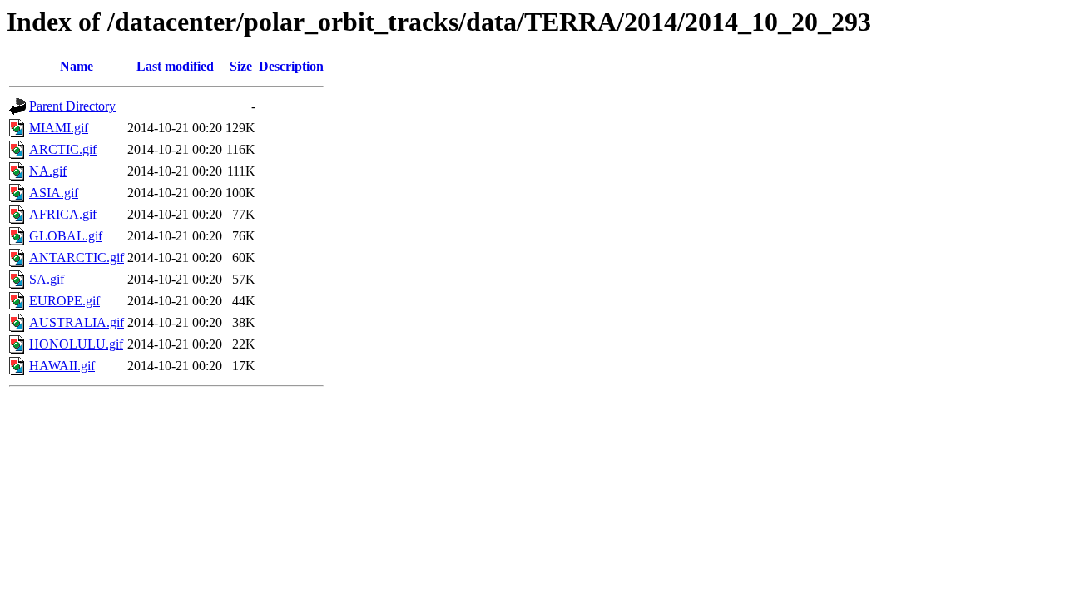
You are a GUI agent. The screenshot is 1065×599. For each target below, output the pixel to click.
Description (291, 66)
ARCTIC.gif (63, 149)
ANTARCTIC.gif (76, 257)
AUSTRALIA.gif (76, 322)
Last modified (175, 66)
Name (76, 66)
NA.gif (48, 171)
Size (241, 66)
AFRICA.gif (63, 214)
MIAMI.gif (58, 128)
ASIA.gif (53, 193)
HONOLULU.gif (76, 344)
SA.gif (46, 279)
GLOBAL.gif (65, 236)
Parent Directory (72, 106)
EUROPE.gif (64, 301)
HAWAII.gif (62, 366)
